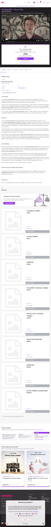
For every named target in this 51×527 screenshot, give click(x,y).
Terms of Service (5, 517)
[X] (4, 501)
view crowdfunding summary (25, 62)
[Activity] (40, 2)
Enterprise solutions (45, 501)
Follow (25, 58)
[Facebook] (2, 501)
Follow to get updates (39, 439)
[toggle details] (24, 486)
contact (7, 83)
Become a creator (45, 499)
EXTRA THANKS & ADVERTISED (37, 391)
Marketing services (45, 498)
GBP (28, 2)
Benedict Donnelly (7, 11)
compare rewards (9, 203)
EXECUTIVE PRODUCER (34, 339)
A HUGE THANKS (32, 237)
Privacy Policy (4, 516)
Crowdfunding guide (39, 429)
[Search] (25, 2)
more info (3, 83)
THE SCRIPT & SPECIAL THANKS (37, 288)
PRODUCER (30, 365)
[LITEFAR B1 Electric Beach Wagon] (12, 462)
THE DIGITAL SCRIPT (33, 211)
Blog (29, 499)
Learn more (10, 438)
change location (31, 6)
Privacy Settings (4, 519)
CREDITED (30, 262)
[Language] (34, 2)
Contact (30, 496)
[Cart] (37, 2)
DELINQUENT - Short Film (12, 9)
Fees (42, 496)
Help (32, 429)
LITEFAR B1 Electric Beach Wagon (12, 478)
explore (32, 448)
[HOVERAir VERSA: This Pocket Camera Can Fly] (38, 462)
